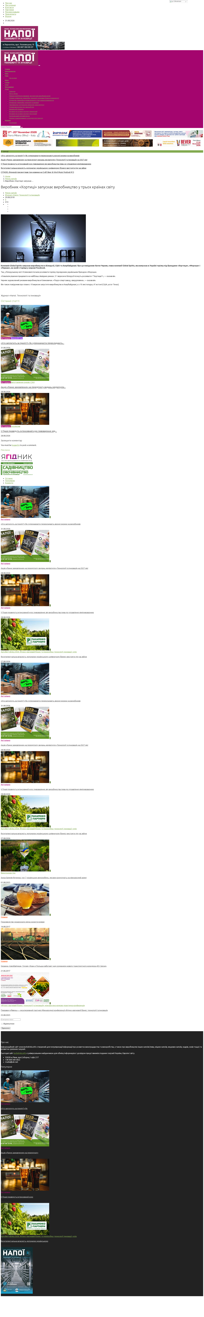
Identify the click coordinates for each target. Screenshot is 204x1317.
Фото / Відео (13, 93)
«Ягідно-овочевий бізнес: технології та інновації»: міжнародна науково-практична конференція (43, 1005)
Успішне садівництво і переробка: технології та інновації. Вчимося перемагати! (34, 98)
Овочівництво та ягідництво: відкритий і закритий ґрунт (26, 105)
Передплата (10, 14)
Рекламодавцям (12, 12)
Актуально (6, 338)
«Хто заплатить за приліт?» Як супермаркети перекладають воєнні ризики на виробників (40, 156)
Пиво (6, 76)
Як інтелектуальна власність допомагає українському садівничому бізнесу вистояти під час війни (43, 168)
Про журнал (10, 5)
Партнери (9, 10)
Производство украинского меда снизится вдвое (23, 922)
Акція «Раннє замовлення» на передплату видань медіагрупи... (33, 387)
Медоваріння (9, 87)
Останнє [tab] (9, 478)
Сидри (7, 82)
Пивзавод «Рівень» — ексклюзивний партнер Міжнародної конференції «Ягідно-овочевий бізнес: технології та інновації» (54, 1010)
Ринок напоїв (11, 179)
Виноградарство (10, 71)
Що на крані (13, 78)
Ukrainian (177, 1)
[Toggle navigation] (39, 65)
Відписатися (8, 1024)
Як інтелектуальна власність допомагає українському (24, 1241)
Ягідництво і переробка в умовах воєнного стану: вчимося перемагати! (31, 100)
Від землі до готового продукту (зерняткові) (23, 111)
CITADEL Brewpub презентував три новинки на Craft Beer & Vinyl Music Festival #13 (37, 172)
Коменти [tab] (9, 483)
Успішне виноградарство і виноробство (21, 107)
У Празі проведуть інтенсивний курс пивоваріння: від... (29, 431)
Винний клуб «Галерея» (16, 109)
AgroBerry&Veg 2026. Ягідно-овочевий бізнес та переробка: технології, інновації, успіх (39, 652)
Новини (7, 69)
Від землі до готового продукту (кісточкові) (23, 113)
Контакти (9, 7)
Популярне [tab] (10, 481)
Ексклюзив (15, 426)
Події (7, 89)
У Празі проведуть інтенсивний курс (17, 1197)
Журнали (8, 120)
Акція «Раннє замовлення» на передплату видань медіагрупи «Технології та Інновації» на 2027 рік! (44, 160)
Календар (12, 91)
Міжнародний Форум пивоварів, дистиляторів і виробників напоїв (29, 96)
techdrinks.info (20, 1053)
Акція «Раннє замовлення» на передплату (19, 1153)
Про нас (8, 3)
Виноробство (17, 338)
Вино (6, 73)
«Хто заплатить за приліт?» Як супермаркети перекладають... (32, 343)
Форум (8, 16)
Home (7, 176)
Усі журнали (13, 122)
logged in (16, 445)
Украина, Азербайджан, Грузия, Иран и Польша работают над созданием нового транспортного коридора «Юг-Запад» (54, 966)
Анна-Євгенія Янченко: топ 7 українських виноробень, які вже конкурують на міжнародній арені (43, 878)
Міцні (6, 80)
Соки (6, 85)
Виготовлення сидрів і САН (23, 382)
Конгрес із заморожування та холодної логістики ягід (26, 118)
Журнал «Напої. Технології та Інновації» (22, 195)
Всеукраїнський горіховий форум (19, 116)
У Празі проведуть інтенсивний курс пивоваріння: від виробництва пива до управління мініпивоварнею (46, 164)
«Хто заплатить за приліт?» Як (14, 1108)
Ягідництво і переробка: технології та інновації (24, 102)
